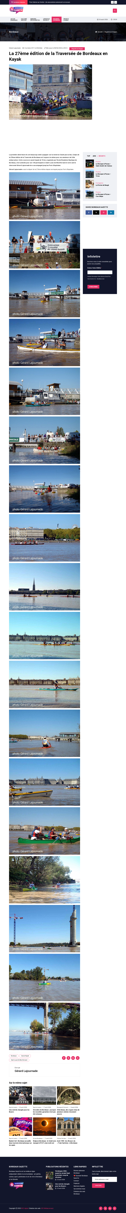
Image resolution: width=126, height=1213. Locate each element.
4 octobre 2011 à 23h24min (33, 48)
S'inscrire (98, 1185)
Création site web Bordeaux (79, 1193)
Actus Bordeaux (38, 1138)
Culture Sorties (61, 1138)
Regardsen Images (56, 19)
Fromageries (99, 183)
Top (88, 156)
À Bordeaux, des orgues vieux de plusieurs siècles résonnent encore (68, 1112)
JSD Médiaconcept (47, 1208)
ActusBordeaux (14, 19)
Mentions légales (79, 1186)
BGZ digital (24, 1208)
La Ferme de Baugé (102, 185)
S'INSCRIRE (93, 287)
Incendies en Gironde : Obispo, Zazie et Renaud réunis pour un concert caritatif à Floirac (57, 2)
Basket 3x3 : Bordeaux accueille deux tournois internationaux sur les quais (20, 1143)
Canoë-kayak (25, 1056)
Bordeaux (14, 1056)
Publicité (76, 1183)
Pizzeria (98, 161)
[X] (68, 1058)
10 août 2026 (72, 1138)
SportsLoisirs (66, 19)
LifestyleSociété (46, 19)
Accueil (100, 32)
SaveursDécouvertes (35, 19)
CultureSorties (24, 19)
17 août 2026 (47, 1107)
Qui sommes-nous (79, 1189)
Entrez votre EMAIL (94, 268)
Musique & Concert (62, 1107)
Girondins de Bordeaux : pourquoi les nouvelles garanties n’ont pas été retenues (44, 1112)
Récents (102, 156)
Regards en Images (77, 48)
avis (94, 156)
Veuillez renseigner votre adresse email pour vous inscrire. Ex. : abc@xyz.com (99, 278)
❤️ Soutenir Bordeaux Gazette (81, 1177)
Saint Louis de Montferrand (19, 1060)
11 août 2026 (48, 1138)
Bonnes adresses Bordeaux (79, 1172)
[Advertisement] (58, 10)
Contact (76, 1181)
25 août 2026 (23, 1107)
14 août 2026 (74, 1107)
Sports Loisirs (13, 1107)
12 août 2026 (23, 1138)
